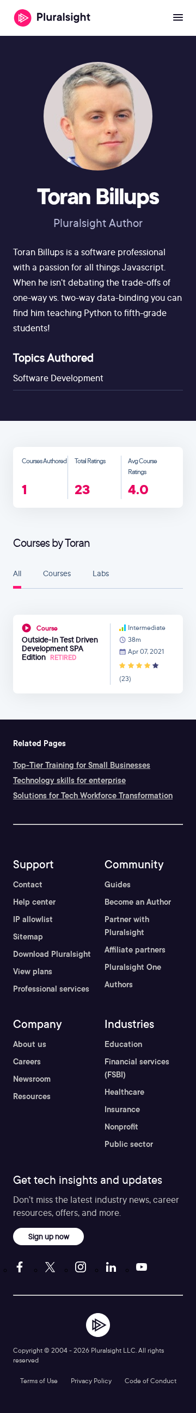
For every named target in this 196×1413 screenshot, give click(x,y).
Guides (118, 884)
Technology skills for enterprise (69, 780)
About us (29, 1044)
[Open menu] (178, 17)
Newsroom (32, 1079)
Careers (27, 1061)
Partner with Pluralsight (127, 926)
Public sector (129, 1144)
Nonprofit (121, 1126)
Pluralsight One (133, 967)
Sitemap (28, 936)
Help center (34, 902)
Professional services (51, 989)
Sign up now (48, 1236)
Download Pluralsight (52, 954)
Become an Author (138, 902)
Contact (27, 884)
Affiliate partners (135, 949)
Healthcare (124, 1092)
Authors (119, 984)
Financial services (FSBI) (137, 1068)
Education (123, 1044)
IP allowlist (33, 919)
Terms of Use (39, 1380)
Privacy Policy (91, 1380)
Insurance (122, 1109)
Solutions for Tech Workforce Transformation (93, 795)
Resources (32, 1096)
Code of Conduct (150, 1380)
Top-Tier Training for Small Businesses (81, 765)
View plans (32, 971)
